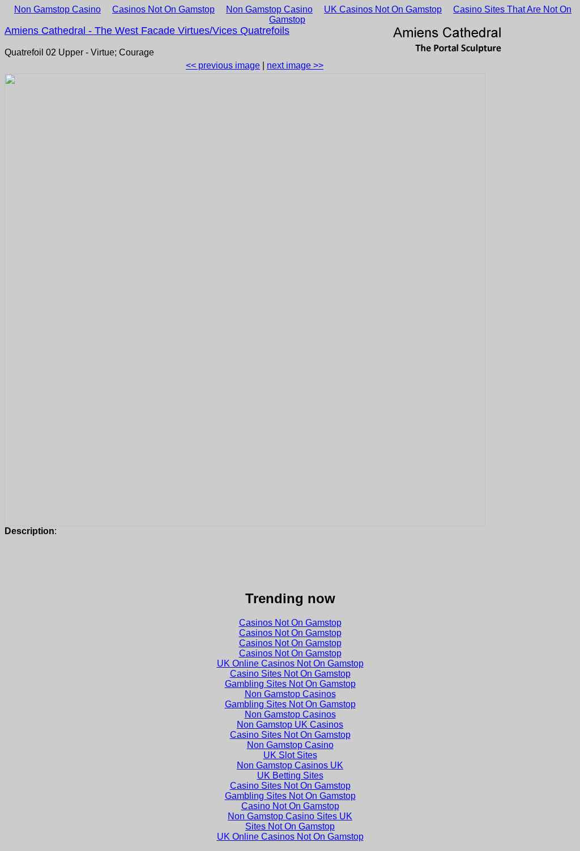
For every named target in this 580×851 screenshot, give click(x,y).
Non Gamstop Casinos (290, 694)
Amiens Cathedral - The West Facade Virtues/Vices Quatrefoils (147, 30)
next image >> (295, 65)
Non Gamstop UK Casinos (290, 724)
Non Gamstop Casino (57, 9)
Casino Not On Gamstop (290, 806)
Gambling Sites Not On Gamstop (290, 684)
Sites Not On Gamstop (290, 826)
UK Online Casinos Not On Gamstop (290, 663)
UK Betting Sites (290, 775)
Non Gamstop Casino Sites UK (290, 816)
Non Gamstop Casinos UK (290, 765)
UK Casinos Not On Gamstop (383, 9)
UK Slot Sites (290, 755)
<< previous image (223, 65)
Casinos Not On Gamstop (163, 9)
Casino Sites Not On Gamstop (290, 673)
